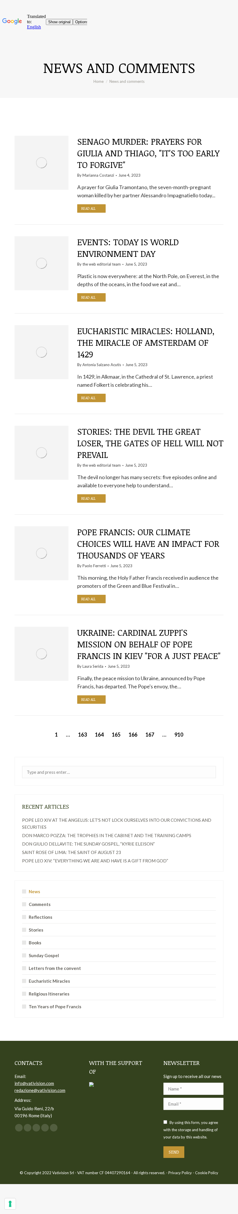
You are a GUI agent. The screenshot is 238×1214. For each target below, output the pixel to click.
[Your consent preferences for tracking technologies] (10, 1203)
